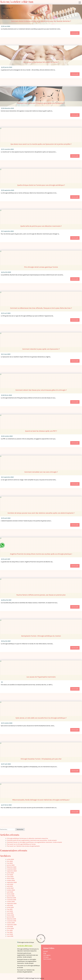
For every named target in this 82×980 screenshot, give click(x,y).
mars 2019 (10, 913)
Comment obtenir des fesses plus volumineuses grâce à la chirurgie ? (41, 390)
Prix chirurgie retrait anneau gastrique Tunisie (41, 267)
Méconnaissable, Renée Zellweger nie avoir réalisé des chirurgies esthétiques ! (41, 800)
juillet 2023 (10, 873)
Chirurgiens (46, 955)
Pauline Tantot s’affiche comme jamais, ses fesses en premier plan (41, 595)
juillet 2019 (10, 907)
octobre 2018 (11, 922)
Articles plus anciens (6, 825)
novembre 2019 (11, 899)
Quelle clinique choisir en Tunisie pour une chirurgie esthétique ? (41, 185)
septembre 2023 (12, 871)
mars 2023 (10, 876)
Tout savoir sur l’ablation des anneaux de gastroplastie (23, 846)
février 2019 (10, 915)
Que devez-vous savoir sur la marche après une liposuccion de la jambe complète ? (41, 144)
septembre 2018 (11, 924)
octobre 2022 (11, 880)
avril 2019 (10, 911)
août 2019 (10, 905)
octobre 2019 (10, 901)
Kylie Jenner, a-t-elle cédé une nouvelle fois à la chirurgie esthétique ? (41, 718)
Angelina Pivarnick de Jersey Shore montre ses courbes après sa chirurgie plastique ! (41, 554)
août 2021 (10, 886)
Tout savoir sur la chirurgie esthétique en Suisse (21, 844)
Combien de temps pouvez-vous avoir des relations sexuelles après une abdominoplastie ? (41, 513)
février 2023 (10, 878)
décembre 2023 (11, 867)
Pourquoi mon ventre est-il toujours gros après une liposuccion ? (41, 103)
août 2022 (10, 884)
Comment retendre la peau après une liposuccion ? (41, 349)
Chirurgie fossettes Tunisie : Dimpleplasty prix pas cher (41, 759)
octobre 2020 (11, 890)
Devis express (6, 8)
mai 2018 (9, 932)
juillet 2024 (10, 859)
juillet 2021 (10, 888)
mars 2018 (10, 936)
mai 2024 (10, 863)
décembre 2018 (11, 919)
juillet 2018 (10, 928)
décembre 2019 (11, 897)
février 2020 (10, 894)
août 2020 (10, 892)
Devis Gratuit (47, 959)
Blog (44, 953)
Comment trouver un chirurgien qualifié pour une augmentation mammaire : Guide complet (34, 842)
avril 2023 (10, 874)
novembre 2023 (11, 869)
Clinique (45, 957)
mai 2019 (9, 909)
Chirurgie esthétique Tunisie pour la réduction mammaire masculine (27, 838)
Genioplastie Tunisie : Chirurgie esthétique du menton (41, 636)
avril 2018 (10, 934)
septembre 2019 (11, 903)
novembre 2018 (11, 921)
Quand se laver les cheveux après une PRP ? (41, 431)
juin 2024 (10, 861)
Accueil (45, 951)
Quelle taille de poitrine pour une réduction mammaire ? (41, 226)
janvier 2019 (10, 917)
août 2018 (10, 926)
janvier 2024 (10, 865)
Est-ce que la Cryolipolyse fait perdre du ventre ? (41, 62)
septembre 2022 (12, 882)
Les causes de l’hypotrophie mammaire (41, 677)
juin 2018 (9, 930)
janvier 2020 (10, 896)
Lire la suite (74, 33)
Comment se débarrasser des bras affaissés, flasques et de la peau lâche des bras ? (41, 308)
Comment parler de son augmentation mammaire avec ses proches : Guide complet (32, 840)
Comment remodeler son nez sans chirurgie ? (41, 472)
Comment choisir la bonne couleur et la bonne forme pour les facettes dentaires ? (41, 21)
